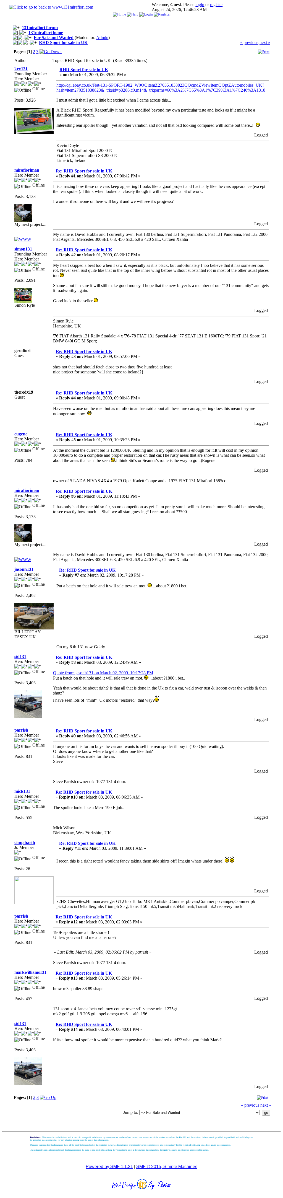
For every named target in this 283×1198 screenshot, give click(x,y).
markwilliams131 (30, 972)
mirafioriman (26, 170)
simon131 (23, 249)
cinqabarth (24, 842)
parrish (21, 730)
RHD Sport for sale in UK (63, 42)
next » (265, 42)
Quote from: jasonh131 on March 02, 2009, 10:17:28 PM (103, 672)
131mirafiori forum (40, 27)
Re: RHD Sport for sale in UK (84, 171)
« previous (249, 42)
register (216, 4)
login (199, 4)
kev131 (21, 68)
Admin (102, 37)
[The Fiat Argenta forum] (22, 239)
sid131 (20, 656)
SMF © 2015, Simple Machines (166, 1166)
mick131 (22, 791)
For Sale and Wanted (54, 37)
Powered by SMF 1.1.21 (109, 1166)
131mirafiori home (45, 32)
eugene (20, 434)
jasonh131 (23, 569)
